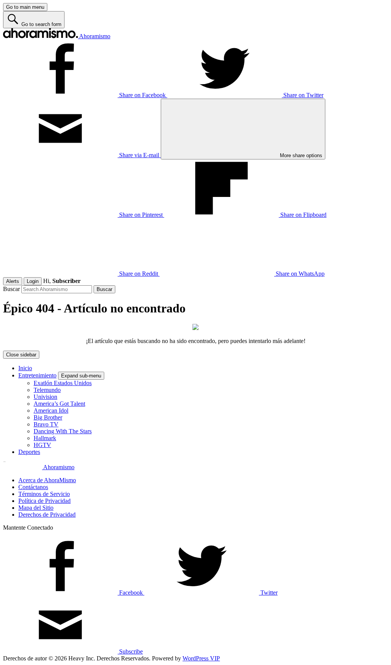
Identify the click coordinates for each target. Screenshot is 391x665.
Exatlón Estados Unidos (63, 383)
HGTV (42, 445)
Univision (45, 396)
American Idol (51, 410)
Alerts (12, 281)
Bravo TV (46, 424)
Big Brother (48, 417)
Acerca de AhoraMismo (47, 480)
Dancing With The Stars (63, 431)
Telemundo (47, 390)
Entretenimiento (37, 375)
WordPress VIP (201, 658)
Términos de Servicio (44, 494)
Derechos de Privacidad (47, 514)
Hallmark (45, 438)
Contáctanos (33, 487)
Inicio (25, 368)
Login (33, 281)
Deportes (29, 452)
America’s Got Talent (59, 403)
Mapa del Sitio (35, 507)
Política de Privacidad (44, 501)
